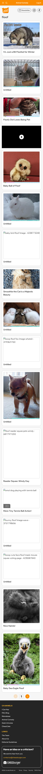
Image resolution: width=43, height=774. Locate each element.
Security (31, 770)
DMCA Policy (37, 770)
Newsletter (26, 10)
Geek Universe (7, 723)
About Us (5, 739)
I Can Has (5, 709)
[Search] (6, 2)
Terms (20, 770)
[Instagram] (34, 10)
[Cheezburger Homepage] (21, 763)
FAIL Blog (5, 713)
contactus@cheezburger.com (14, 757)
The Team (5, 735)
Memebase (6, 716)
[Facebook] (39, 10)
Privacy (25, 770)
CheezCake (6, 726)
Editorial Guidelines (9, 742)
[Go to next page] (27, 696)
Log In (38, 3)
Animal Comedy (22, 3)
